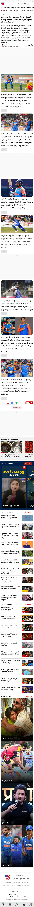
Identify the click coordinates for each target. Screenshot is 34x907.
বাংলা (27, 1)
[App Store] (22, 896)
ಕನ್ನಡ (12, 1)
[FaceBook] (14, 879)
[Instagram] (21, 879)
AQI (24, 4)
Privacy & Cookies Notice (23, 885)
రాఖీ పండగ (5, 10)
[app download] (17, 4)
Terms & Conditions (17, 888)
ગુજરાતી (22, 1)
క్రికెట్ (18, 7)
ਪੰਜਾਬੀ (31, 1)
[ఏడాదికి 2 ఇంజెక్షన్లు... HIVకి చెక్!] (14, 487)
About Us (14, 882)
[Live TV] (27, 4)
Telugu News (4, 14)
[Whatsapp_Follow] (16, 403)
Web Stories (6, 696)
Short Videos (7, 464)
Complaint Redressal (9, 885)
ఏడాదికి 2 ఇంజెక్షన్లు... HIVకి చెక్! (11, 505)
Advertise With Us (23, 882)
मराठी (17, 1)
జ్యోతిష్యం (23, 10)
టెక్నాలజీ (29, 10)
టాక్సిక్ (11, 10)
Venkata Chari (8, 45)
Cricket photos (22, 14)
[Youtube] (8, 403)
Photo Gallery (12, 14)
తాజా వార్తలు (7, 7)
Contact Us (8, 882)
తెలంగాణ (28, 7)
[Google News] (28, 879)
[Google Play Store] (12, 895)
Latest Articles (7, 513)
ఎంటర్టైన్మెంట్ (13, 7)
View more (27, 463)
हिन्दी (7, 1)
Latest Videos (6, 604)
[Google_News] (12, 403)
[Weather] (21, 4)
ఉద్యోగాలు (16, 10)
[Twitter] (17, 879)
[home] (1, 7)
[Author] (3, 45)
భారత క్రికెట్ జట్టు (17, 407)
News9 (2, 1)
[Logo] (2, 4)
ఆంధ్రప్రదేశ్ (23, 7)
